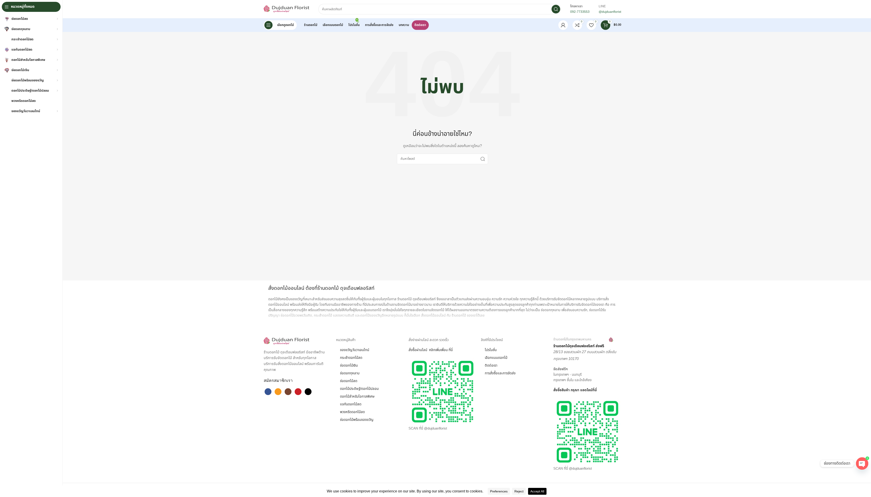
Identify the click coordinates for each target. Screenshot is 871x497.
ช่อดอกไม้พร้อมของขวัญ (356, 419)
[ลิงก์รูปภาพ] (286, 341)
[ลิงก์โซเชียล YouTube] (298, 391)
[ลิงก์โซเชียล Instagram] (288, 391)
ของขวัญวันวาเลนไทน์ (354, 350)
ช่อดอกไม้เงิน (349, 365)
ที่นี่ (594, 390)
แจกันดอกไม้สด (350, 404)
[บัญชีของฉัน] (563, 25)
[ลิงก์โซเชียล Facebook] (268, 391)
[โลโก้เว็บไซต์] (286, 9)
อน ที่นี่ (448, 350)
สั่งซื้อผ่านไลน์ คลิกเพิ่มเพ (426, 350)
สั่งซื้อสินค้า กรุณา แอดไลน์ (572, 390)
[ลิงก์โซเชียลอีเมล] (278, 391)
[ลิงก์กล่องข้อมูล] (583, 343)
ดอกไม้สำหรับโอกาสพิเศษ (357, 396)
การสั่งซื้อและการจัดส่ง (500, 373)
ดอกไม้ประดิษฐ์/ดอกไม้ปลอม (359, 388)
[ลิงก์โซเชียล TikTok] (308, 391)
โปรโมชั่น (491, 350)
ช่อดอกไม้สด (348, 381)
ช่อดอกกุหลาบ (350, 373)
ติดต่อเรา (491, 365)
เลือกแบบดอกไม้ (496, 357)
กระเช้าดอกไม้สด (351, 357)
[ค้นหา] (556, 9)
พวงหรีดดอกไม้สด (352, 412)
